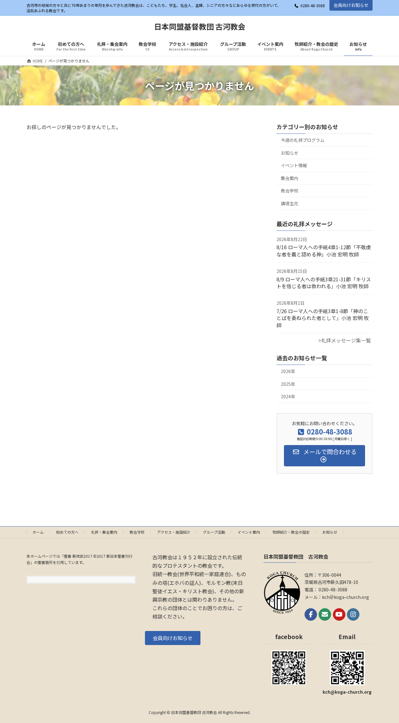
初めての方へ (67, 532)
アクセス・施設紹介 (173, 532)
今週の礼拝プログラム (302, 140)
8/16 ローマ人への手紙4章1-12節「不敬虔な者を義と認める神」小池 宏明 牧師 (323, 251)
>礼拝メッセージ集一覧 (344, 340)
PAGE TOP (384, 695)
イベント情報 (294, 166)
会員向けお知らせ (351, 5)
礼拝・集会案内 (104, 532)
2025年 (288, 384)
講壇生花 (289, 203)
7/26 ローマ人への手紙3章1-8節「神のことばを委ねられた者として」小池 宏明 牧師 (322, 318)
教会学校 (289, 191)
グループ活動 (214, 532)
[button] (172, 638)
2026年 (288, 371)
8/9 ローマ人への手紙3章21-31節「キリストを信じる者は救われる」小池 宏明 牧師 (323, 282)
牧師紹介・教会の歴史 (291, 532)
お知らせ (289, 153)
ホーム (38, 532)
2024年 (288, 397)
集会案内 (289, 178)
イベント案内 (249, 532)
